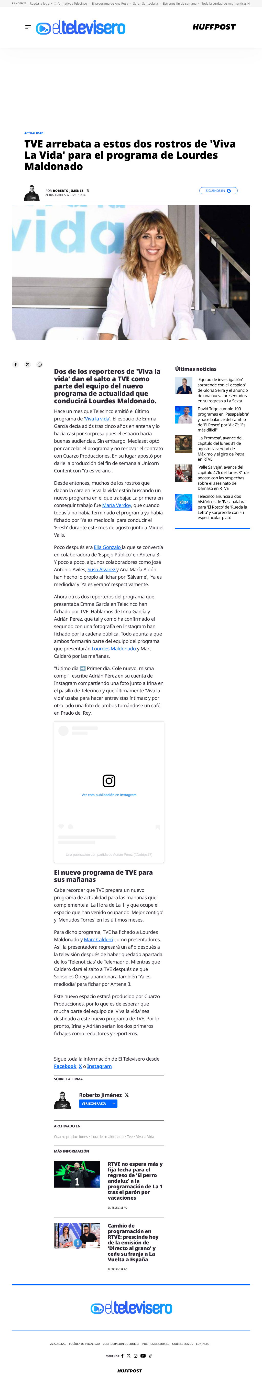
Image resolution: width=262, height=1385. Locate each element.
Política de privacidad (84, 1344)
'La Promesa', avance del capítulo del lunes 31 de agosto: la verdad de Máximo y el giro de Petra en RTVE (221, 448)
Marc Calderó (98, 939)
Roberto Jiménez (68, 190)
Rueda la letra (40, 3)
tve (130, 1136)
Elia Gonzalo (108, 547)
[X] (88, 190)
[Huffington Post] (214, 27)
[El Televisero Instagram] (135, 1356)
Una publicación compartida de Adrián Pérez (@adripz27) (109, 854)
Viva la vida (97, 418)
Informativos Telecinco (71, 3)
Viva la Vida (145, 1136)
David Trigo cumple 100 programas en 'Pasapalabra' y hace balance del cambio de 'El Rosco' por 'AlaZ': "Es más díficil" (223, 419)
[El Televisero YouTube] (143, 1356)
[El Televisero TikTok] (150, 1356)
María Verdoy (116, 505)
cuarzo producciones (71, 1136)
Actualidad (33, 133)
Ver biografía (94, 1103)
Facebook (65, 1066)
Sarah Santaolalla (146, 3)
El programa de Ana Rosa (110, 3)
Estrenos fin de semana (180, 3)
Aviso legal (58, 1344)
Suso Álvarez (102, 569)
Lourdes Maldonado (114, 648)
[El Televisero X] (129, 1356)
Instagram (99, 1066)
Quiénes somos (182, 1344)
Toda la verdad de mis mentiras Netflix (230, 3)
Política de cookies (156, 1344)
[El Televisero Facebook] (122, 1356)
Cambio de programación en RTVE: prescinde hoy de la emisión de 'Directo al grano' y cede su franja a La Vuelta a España (133, 1242)
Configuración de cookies (121, 1344)
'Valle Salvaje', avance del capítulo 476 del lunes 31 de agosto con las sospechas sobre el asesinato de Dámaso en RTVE (223, 477)
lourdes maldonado (107, 1136)
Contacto (202, 1344)
